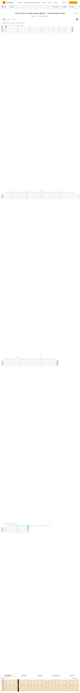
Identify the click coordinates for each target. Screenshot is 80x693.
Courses (20, 2)
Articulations (56, 675)
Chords (72, 675)
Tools (49, 2)
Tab (4, 19)
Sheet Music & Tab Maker (32, 2)
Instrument (8, 675)
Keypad (40, 675)
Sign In (64, 2)
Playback (24, 675)
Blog (56, 2)
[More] (77, 7)
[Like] (74, 13)
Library (44, 2)
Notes (13, 19)
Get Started (73, 2)
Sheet (8, 19)
